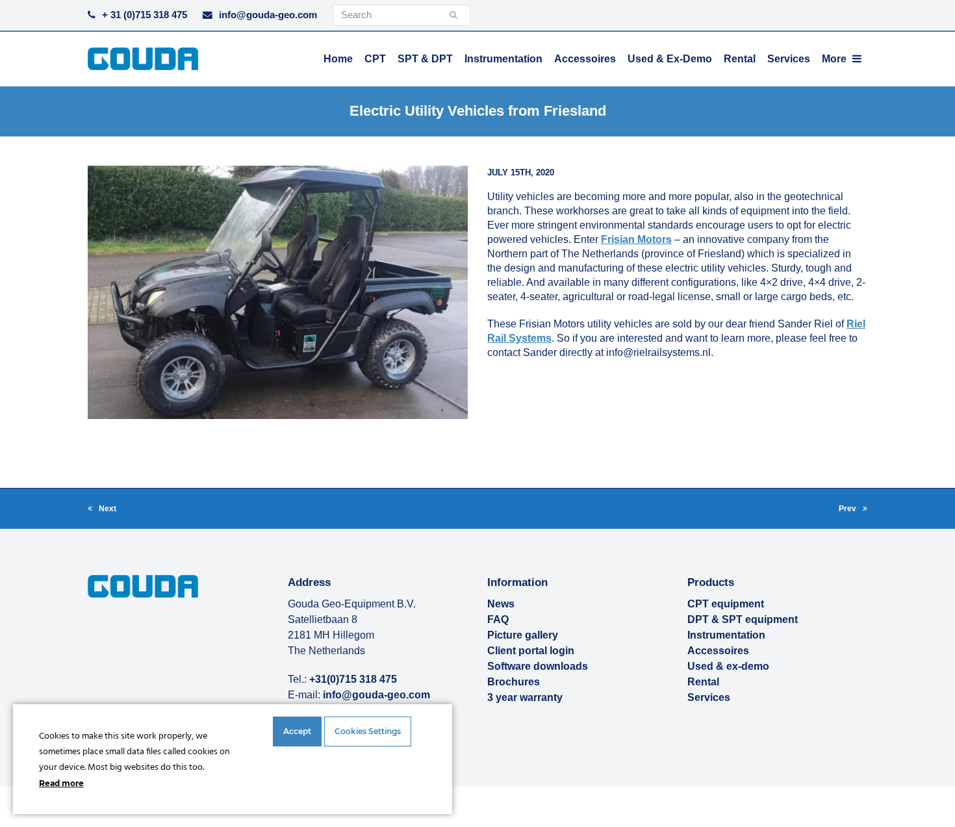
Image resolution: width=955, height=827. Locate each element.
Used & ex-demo (728, 666)
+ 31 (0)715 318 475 (144, 15)
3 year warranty (525, 697)
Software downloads (537, 666)
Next (102, 510)
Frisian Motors (636, 239)
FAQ (498, 619)
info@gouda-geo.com (268, 15)
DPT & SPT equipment (742, 619)
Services (708, 697)
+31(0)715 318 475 (353, 679)
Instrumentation (726, 635)
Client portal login (530, 650)
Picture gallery (522, 635)
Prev (853, 510)
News (501, 603)
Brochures (513, 681)
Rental (703, 681)
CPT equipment (725, 603)
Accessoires (718, 650)
